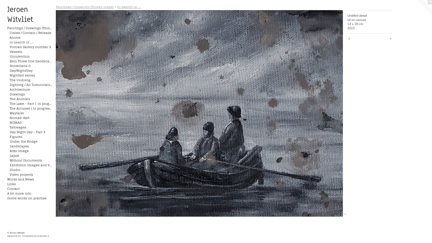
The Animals (20, 99)
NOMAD (16, 122)
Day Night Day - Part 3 (27, 132)
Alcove (15, 37)
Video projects (21, 174)
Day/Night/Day (21, 70)
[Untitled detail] (199, 113)
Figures (16, 136)
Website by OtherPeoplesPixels (28, 236)
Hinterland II (20, 65)
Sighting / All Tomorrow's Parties (31, 84)
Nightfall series (22, 75)
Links (11, 184)
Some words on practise (27, 198)
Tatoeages (18, 127)
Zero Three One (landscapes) (31, 61)
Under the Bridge (24, 141)
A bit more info (19, 193)
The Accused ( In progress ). (31, 108)
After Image (19, 150)
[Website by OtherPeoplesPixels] (423, 9)
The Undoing (20, 80)
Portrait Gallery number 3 (30, 47)
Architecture (20, 89)
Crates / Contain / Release (30, 32)
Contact (13, 188)
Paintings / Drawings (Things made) (29, 28)
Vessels (16, 51)
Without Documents (26, 160)
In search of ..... (22, 42)
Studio (15, 169)
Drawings (17, 94)
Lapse (14, 155)
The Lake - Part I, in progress (31, 103)
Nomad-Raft (19, 117)
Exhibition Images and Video (31, 165)
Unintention (20, 56)
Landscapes (19, 146)
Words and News (20, 179)
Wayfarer (17, 113)
